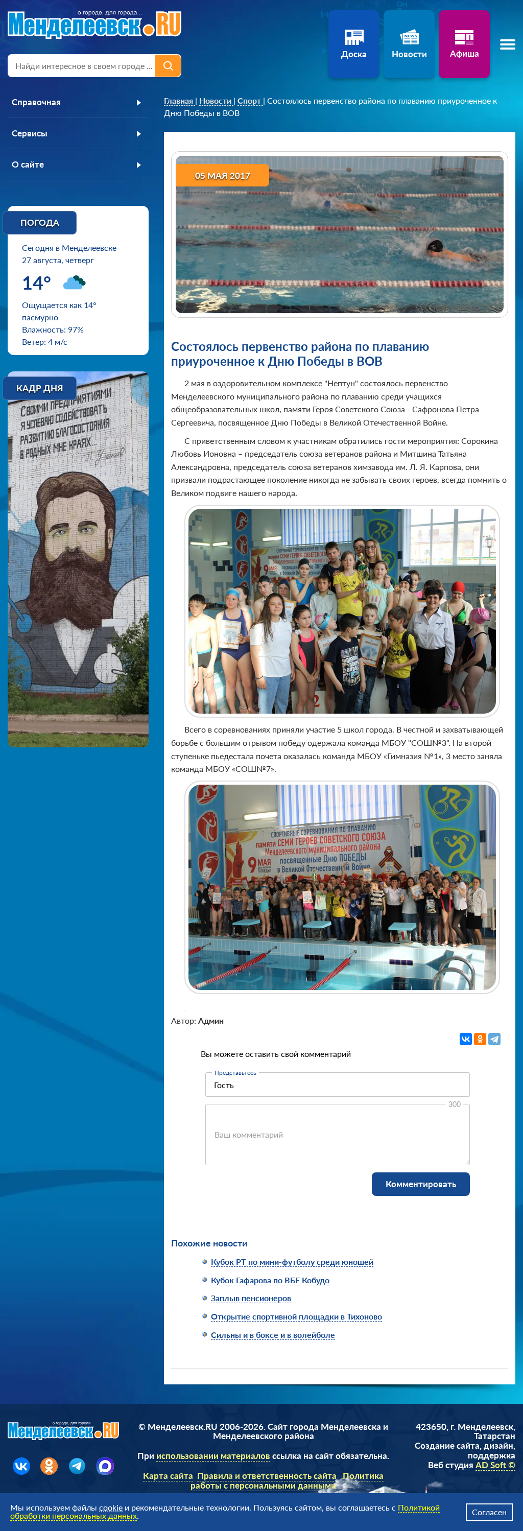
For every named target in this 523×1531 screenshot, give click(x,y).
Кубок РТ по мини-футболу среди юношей (292, 1261)
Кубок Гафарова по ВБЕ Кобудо (270, 1280)
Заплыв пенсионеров (251, 1298)
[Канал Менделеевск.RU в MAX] (105, 1466)
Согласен (489, 1512)
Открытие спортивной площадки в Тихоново (296, 1316)
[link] (179, 101)
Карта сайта (168, 1475)
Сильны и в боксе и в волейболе (273, 1334)
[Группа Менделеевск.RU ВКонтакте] (21, 1466)
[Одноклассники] (480, 1039)
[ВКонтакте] (466, 1039)
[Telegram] (494, 1039)
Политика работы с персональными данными (287, 1480)
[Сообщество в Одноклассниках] (49, 1466)
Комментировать (421, 1184)
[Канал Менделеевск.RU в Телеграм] (77, 1466)
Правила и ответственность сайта (267, 1475)
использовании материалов (213, 1455)
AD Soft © (495, 1464)
